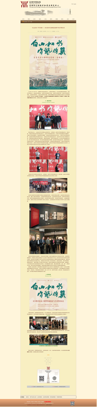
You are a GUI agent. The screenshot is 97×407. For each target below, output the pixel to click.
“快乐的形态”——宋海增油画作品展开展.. (60, 386)
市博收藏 (35, 401)
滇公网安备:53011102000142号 (32, 404)
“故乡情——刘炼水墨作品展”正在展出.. (38, 386)
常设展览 (32, 401)
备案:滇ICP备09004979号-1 (41, 404)
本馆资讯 (39, 401)
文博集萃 (42, 401)
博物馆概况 (28, 401)
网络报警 (50, 404)
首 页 (29, 21)
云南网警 (47, 404)
